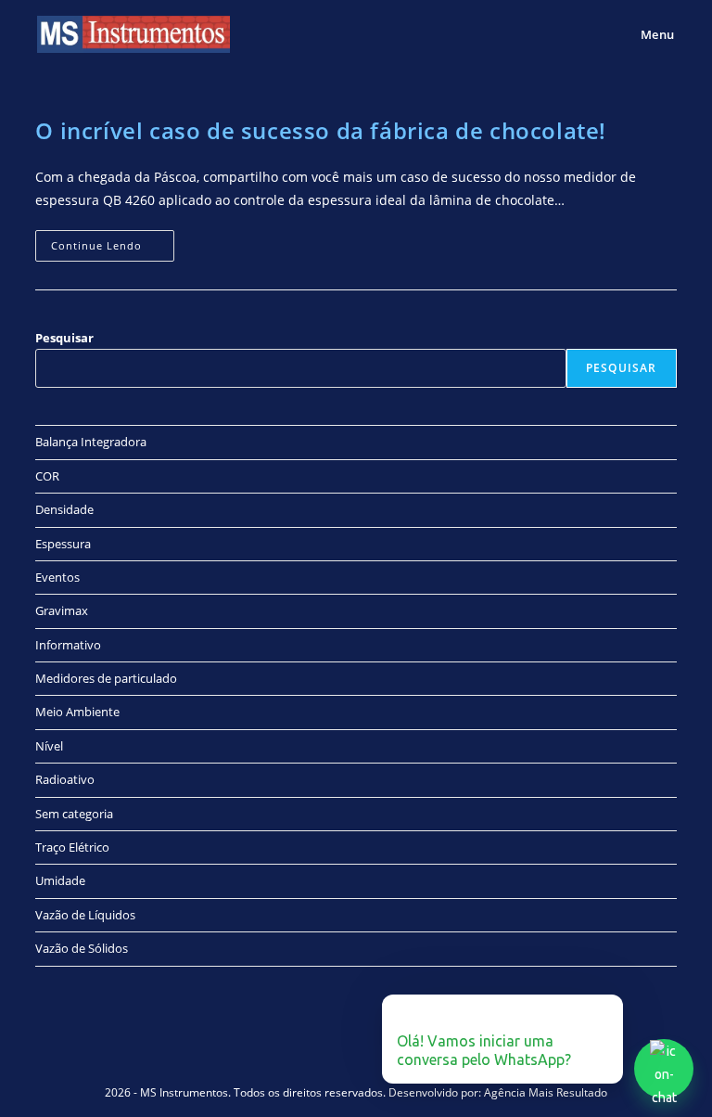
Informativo (68, 644)
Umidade (60, 880)
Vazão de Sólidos (81, 948)
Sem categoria (74, 813)
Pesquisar (64, 337)
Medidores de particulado (106, 678)
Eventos (57, 577)
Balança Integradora (90, 441)
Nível (49, 746)
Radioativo (65, 779)
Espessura (63, 543)
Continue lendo (112, 241)
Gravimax (61, 610)
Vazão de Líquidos (85, 914)
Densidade (64, 509)
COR (47, 476)
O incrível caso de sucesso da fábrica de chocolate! (320, 130)
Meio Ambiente (77, 711)
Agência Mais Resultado (545, 1092)
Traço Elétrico (72, 847)
